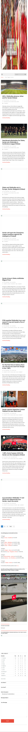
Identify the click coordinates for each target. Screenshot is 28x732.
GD (25, 656)
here (18, 565)
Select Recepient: (4, 692)
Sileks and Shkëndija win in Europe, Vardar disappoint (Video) (13, 188)
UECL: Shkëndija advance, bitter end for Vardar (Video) (13, 97)
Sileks (3, 661)
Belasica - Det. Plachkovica (10, 558)
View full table (3, 678)
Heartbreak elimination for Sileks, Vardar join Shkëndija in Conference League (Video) (13, 142)
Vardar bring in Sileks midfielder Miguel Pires (13, 279)
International (13, 101)
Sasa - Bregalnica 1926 (12, 551)
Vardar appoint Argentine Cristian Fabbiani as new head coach (13, 410)
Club (3, 656)
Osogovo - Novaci (8, 550)
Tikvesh (4, 660)
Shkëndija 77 (5, 671)
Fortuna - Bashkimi (8, 537)
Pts (15, 656)
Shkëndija (4, 658)
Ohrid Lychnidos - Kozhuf (9, 556)
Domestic (6, 283)
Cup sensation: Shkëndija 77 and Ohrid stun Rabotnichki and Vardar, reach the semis (13, 499)
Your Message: (4, 702)
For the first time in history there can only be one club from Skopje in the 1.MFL (13, 366)
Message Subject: (4, 697)
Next (11, 526)
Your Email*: (3, 687)
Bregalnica (4, 665)
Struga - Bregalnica (8, 544)
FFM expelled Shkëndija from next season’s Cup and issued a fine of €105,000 (13, 322)
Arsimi (4, 669)
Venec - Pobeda (8, 545)
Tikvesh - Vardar (8, 562)
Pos (2, 656)
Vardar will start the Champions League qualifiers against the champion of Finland (13, 234)
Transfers (13, 283)
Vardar (4, 667)
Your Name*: (3, 682)
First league (10, 372)
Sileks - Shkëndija (8, 542)
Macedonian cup (11, 327)
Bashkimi (4, 675)
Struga (4, 663)
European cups (7, 101)
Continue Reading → (6, 117)
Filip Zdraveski (6, 100)
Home (2, 77)
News (18, 101)
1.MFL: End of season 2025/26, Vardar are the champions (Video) (13, 454)
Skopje (4, 673)
